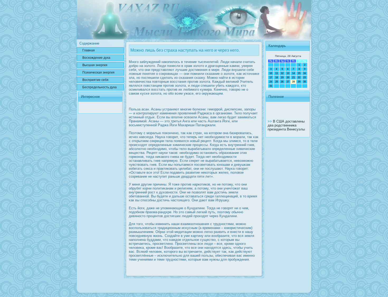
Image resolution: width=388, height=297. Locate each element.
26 (282, 81)
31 (270, 86)
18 (276, 77)
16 (304, 73)
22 (299, 77)
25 (276, 81)
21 (293, 77)
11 (276, 73)
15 (299, 73)
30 (304, 81)
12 (282, 73)
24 (270, 81)
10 (270, 73)
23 (304, 77)
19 (282, 77)
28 (293, 81)
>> (270, 121)
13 (288, 73)
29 (299, 81)
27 (288, 81)
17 (270, 77)
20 (288, 77)
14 (293, 73)
